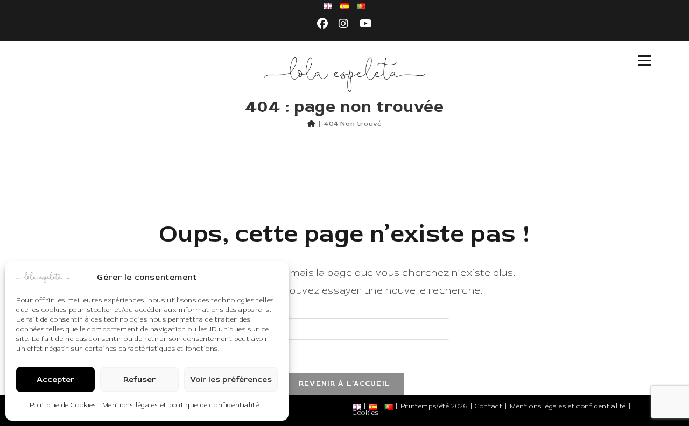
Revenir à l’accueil (345, 383)
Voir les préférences (231, 379)
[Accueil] (311, 123)
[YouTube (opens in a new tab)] (366, 24)
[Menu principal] (644, 60)
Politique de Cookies (63, 405)
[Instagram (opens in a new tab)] (343, 24)
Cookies (365, 413)
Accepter (55, 379)
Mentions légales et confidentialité (568, 406)
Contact (488, 406)
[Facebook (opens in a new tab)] (323, 24)
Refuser (139, 379)
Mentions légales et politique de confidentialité (180, 405)
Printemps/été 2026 (434, 406)
